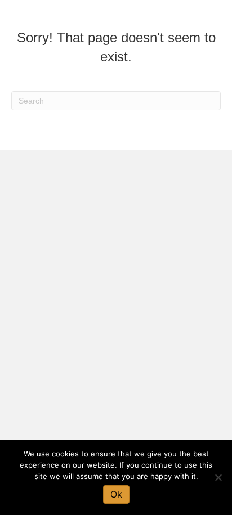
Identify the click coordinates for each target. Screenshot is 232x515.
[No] (218, 477)
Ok (116, 494)
